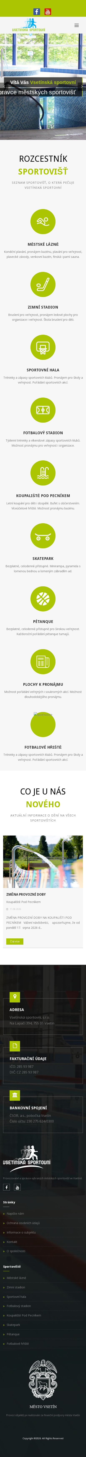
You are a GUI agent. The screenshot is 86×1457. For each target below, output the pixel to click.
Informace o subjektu (21, 1232)
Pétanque (13, 1334)
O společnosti (16, 1251)
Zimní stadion (16, 1287)
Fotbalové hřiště (18, 1344)
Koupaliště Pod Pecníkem (24, 1315)
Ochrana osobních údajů (23, 1223)
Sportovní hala (16, 1297)
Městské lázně (16, 1278)
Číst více (15, 941)
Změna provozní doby (26, 894)
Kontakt (12, 1242)
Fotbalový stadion (19, 1306)
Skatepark (13, 1325)
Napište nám (15, 1213)
